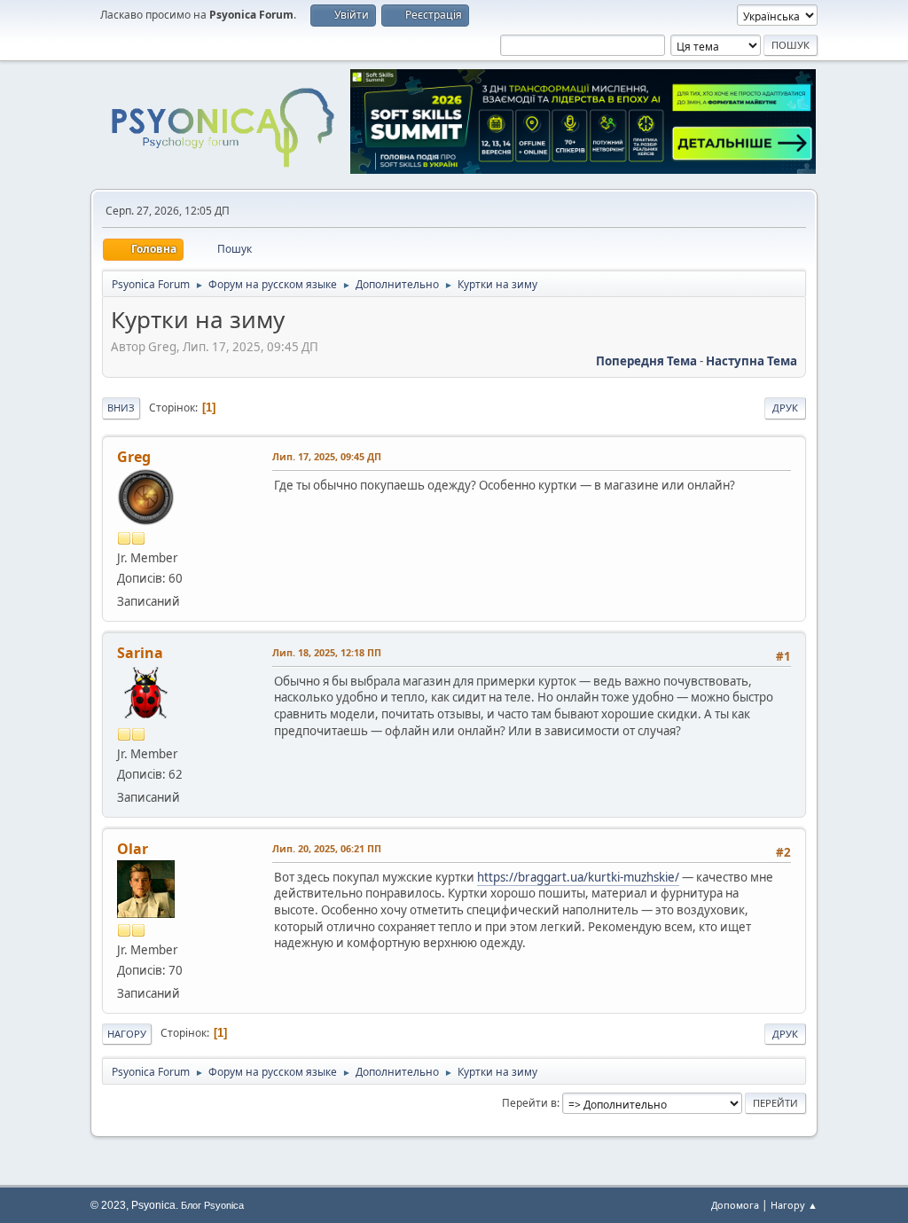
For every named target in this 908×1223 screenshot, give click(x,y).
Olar (132, 848)
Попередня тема (646, 361)
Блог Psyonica (212, 1205)
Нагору (126, 1033)
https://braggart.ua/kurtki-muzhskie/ (578, 877)
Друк (785, 407)
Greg (134, 456)
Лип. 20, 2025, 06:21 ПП (326, 848)
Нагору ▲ (794, 1204)
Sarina (140, 652)
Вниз (121, 407)
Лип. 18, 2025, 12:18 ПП (326, 652)
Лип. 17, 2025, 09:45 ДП (326, 456)
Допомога (735, 1204)
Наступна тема (751, 361)
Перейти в (529, 1102)
